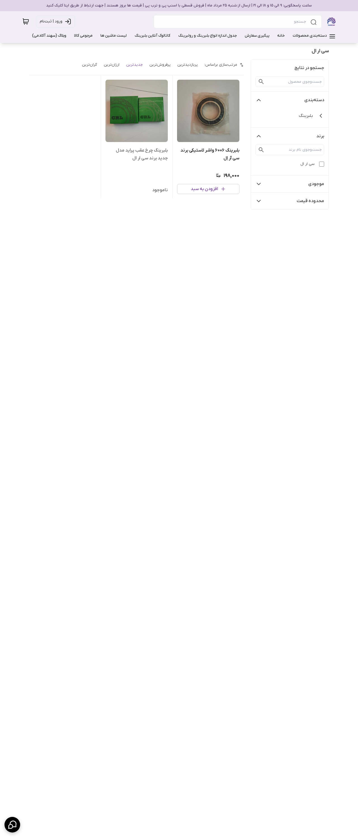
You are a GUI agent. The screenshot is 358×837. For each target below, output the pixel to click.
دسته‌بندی (314, 100)
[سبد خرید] (25, 21)
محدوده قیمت (310, 201)
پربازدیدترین (187, 64)
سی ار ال (307, 164)
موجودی (316, 184)
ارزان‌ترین (111, 64)
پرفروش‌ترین (160, 64)
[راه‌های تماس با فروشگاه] (12, 825)
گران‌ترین (89, 64)
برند (320, 136)
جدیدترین (134, 64)
